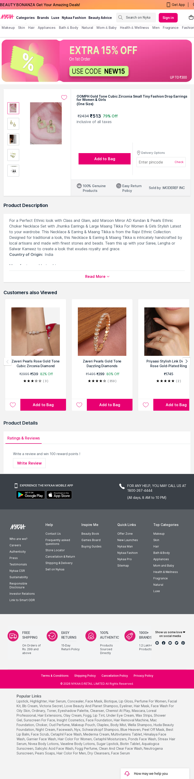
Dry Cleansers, (99, 753)
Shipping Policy (85, 675)
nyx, (77, 729)
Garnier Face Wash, (41, 739)
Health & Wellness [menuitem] (134, 28)
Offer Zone (125, 533)
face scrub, (40, 734)
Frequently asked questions (57, 542)
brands (43, 18)
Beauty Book (90, 533)
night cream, (46, 729)
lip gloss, (126, 701)
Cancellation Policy (114, 675)
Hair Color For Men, (72, 753)
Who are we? (18, 539)
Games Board (91, 540)
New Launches (127, 540)
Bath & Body (161, 553)
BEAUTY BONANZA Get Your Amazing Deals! (40, 4)
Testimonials (18, 564)
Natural (158, 584)
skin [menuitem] (21, 28)
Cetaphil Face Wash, (66, 734)
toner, (52, 711)
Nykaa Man (125, 546)
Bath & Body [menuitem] (68, 28)
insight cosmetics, (71, 720)
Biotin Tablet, (130, 744)
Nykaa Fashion (74, 18)
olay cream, (72, 715)
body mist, (118, 725)
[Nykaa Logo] (7, 16)
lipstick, (23, 701)
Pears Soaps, (45, 753)
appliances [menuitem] (47, 28)
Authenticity (17, 551)
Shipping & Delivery (59, 563)
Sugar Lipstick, (108, 744)
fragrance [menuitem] (171, 28)
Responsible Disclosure (18, 585)
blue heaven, (130, 729)
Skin (156, 540)
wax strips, (144, 715)
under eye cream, (120, 715)
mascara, (139, 711)
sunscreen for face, (40, 720)
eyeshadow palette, (73, 711)
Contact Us (53, 533)
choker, (42, 725)
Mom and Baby (163, 565)
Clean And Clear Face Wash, (121, 748)
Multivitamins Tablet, (127, 734)
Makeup (159, 533)
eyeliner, (126, 706)
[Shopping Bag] (191, 17)
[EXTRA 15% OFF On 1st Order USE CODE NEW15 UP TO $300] (97, 60)
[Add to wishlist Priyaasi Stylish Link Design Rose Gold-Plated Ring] (145, 405)
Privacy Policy (143, 675)
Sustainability (18, 577)
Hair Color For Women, (75, 739)
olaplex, (103, 725)
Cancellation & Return (60, 556)
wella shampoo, (140, 725)
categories (25, 18)
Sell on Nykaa (54, 569)
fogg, (87, 715)
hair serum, (57, 701)
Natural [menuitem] (87, 28)
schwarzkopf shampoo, (100, 729)
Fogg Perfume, (86, 748)
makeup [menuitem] (8, 28)
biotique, (111, 701)
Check (179, 162)
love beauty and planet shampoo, (91, 706)
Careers (15, 545)
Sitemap (123, 565)
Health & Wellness (165, 572)
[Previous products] (7, 361)
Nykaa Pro (124, 559)
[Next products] (186, 361)
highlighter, (39, 701)
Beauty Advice (100, 18)
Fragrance (160, 578)
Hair (156, 546)
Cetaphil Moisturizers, (110, 739)
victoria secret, (51, 706)
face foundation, (99, 720)
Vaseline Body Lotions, (78, 744)
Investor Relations (22, 593)
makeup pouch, (83, 725)
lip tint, (99, 715)
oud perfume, (60, 725)
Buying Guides (91, 546)
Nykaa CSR (17, 570)
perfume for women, (151, 701)
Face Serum (120, 753)
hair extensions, (50, 715)
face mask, (94, 701)
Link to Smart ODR (22, 600)
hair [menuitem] (31, 28)
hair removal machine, (131, 720)
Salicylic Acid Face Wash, (54, 748)
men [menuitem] (155, 28)
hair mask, (142, 706)
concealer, (75, 701)
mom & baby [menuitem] (107, 28)
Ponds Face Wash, (142, 739)
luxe (55, 18)
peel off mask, (153, 729)
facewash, (65, 729)
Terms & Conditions (55, 675)
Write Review (29, 463)
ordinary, (39, 711)
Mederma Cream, (96, 734)
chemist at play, (118, 711)
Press (13, 558)
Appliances (161, 559)
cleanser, (97, 711)
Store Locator (55, 550)
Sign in (168, 18)
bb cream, (30, 706)
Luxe (156, 591)
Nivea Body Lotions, (43, 744)
